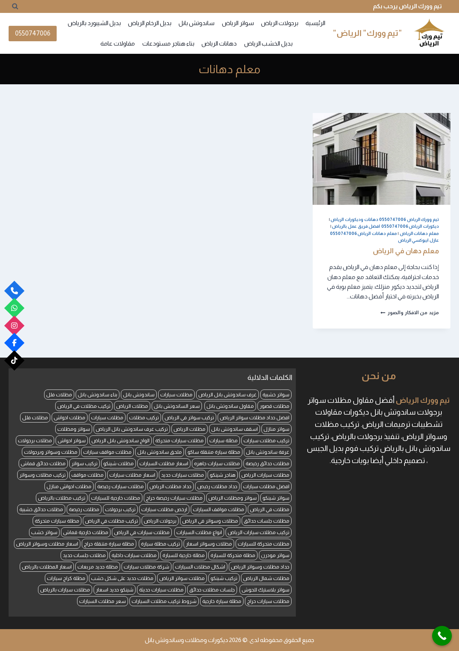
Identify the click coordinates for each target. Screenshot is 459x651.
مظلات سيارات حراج (268, 601)
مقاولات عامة (117, 43)
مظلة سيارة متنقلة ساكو (214, 452)
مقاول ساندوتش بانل (230, 406)
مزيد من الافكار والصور (409, 312)
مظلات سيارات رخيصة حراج (174, 498)
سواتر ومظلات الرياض (232, 498)
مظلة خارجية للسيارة (183, 555)
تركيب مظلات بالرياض (61, 498)
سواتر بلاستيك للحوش (265, 590)
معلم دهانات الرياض (419, 233)
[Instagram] (14, 325)
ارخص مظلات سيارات (164, 509)
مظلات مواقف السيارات (218, 509)
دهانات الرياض (219, 43)
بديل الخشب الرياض (268, 43)
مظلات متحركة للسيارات (263, 544)
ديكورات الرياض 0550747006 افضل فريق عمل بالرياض (385, 226)
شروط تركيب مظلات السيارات (164, 601)
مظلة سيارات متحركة (57, 521)
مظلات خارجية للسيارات (115, 498)
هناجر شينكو (223, 475)
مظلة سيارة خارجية (221, 601)
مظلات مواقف (87, 475)
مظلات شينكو (118, 463)
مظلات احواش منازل (69, 486)
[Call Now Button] (442, 636)
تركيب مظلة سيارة (160, 544)
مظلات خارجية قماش (85, 532)
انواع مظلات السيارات (199, 532)
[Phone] (14, 290)
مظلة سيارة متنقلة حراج (109, 544)
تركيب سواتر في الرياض (189, 417)
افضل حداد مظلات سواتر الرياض (254, 417)
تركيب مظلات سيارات (266, 440)
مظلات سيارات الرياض (265, 475)
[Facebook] (14, 343)
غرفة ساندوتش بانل (267, 452)
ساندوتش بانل (196, 23)
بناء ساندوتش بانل (97, 394)
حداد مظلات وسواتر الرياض (260, 567)
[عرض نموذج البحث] (15, 6)
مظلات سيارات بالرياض (65, 590)
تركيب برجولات (120, 509)
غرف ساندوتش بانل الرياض (227, 394)
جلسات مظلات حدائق (212, 590)
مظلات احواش (69, 417)
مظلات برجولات (35, 440)
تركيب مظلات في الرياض (83, 406)
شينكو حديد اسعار (114, 590)
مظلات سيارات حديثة (161, 590)
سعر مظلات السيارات (102, 601)
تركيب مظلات (144, 417)
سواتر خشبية (275, 394)
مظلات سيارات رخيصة (120, 486)
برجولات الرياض (279, 23)
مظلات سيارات (176, 394)
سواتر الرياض (238, 23)
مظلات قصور (274, 406)
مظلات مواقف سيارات (107, 452)
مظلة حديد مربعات (97, 567)
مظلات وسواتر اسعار (209, 544)
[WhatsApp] (14, 308)
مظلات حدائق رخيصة (267, 463)
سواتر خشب (44, 532)
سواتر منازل (276, 429)
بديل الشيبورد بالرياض (94, 23)
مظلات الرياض (132, 406)
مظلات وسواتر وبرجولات (50, 452)
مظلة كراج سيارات (66, 578)
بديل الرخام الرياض (149, 23)
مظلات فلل (59, 394)
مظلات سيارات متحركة (179, 440)
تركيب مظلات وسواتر (42, 475)
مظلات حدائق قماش (43, 463)
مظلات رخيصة (84, 509)
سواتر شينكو (275, 498)
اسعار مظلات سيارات (132, 475)
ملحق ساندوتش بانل (159, 452)
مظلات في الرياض (269, 509)
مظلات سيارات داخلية (134, 555)
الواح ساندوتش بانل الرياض (120, 440)
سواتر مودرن (275, 555)
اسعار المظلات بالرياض (47, 567)
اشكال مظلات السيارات (200, 567)
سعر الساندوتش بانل (177, 406)
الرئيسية (315, 23)
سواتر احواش (72, 440)
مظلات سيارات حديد (182, 475)
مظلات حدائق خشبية (41, 509)
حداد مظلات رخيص (217, 486)
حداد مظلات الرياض (170, 486)
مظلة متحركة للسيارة (232, 555)
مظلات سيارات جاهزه (217, 463)
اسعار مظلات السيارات (163, 463)
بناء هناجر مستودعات (168, 43)
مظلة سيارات (223, 440)
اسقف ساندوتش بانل (234, 429)
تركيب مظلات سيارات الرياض (258, 532)
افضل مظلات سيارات (266, 486)
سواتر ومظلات (73, 429)
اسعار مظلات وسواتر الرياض (47, 544)
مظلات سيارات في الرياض (142, 532)
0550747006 (32, 33)
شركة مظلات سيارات (146, 567)
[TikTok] (14, 360)
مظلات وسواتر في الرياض (210, 521)
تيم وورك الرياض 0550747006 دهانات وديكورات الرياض (385, 219)
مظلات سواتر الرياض (182, 578)
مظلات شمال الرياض (266, 578)
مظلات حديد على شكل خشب (122, 578)
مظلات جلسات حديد (84, 555)
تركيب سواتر (84, 463)
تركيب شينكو (223, 578)
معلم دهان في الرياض (406, 251)
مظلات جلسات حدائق (266, 521)
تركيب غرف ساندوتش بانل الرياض (132, 429)
